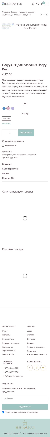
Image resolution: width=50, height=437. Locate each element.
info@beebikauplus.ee (13, 376)
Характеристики (10, 169)
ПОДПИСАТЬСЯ (25, 407)
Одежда (14, 12)
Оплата (30, 335)
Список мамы (8, 339)
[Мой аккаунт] (33, 4)
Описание (7, 164)
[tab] (25, 165)
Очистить (6, 124)
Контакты (6, 335)
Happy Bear (12, 158)
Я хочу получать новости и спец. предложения (21, 412)
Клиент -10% (8, 354)
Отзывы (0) (8, 178)
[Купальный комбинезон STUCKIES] (25, 220)
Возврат (30, 343)
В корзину (26, 133)
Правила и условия (36, 347)
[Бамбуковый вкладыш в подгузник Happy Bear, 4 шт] (25, 278)
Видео (5, 173)
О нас (4, 331)
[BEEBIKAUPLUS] (12, 4)
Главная (5, 12)
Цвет (25, 103)
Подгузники (31, 155)
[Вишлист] (37, 4)
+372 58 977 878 (10, 372)
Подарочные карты (10, 343)
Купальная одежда (26, 12)
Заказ (29, 331)
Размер (25, 113)
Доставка (31, 339)
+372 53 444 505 (10, 368)
